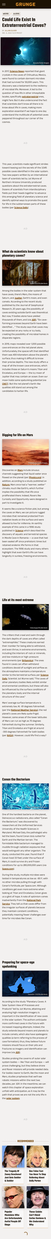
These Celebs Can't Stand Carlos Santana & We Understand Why (37, 1218)
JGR (34, 319)
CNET (5, 383)
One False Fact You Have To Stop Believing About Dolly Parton (37, 1175)
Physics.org (35, 477)
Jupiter (18, 298)
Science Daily (21, 207)
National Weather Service (24, 710)
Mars (20, 470)
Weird (6, 13)
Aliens (16, 13)
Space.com (7, 868)
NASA (10, 735)
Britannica (27, 660)
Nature (6, 484)
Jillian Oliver (11, 30)
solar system (13, 1098)
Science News (17, 71)
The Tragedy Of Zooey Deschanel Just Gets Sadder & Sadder (13, 1175)
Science (19, 530)
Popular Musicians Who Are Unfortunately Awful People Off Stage (13, 1218)
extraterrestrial (30, 96)
